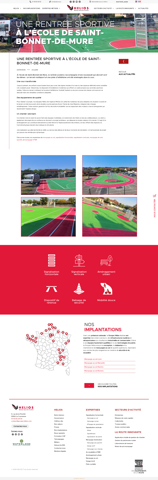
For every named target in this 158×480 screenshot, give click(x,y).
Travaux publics (120, 424)
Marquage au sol (92, 418)
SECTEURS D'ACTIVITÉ (103, 8)
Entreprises (119, 415)
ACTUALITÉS (143, 8)
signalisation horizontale (64, 137)
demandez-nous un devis (99, 1)
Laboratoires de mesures (124, 443)
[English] (136, 1)
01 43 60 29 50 (36, 1)
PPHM (89, 430)
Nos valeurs (58, 424)
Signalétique (91, 433)
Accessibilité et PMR (93, 452)
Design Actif (90, 461)
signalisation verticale (81, 137)
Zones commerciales (122, 427)
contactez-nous (56, 1)
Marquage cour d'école (94, 449)
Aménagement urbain (94, 455)
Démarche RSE (59, 445)
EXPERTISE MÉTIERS (50, 8)
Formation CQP (59, 436)
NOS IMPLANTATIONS (31, 8)
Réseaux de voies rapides (124, 418)
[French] (140, 1)
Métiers (56, 442)
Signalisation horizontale (94, 415)
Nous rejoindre (59, 433)
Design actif (91, 446)
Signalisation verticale (93, 427)
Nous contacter (154, 208)
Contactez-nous (20, 426)
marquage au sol (49, 137)
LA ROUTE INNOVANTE (125, 8)
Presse (56, 427)
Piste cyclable (91, 464)
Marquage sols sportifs (94, 443)
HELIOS (16, 8)
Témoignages (59, 439)
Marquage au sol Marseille (94, 363)
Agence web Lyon (80, 478)
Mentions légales (60, 451)
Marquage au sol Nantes (93, 367)
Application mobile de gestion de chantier (130, 437)
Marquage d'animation (94, 440)
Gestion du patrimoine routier (125, 440)
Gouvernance (59, 418)
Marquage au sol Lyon (93, 359)
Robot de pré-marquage (123, 446)
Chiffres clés (58, 421)
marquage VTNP (31, 140)
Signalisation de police (94, 437)
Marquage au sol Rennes (94, 371)
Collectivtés (119, 421)
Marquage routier (93, 421)
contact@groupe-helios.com (21, 421)
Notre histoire (59, 415)
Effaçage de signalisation (95, 424)
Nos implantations (60, 430)
